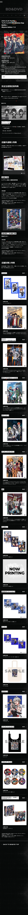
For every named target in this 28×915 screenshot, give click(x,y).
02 (7, 15)
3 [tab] (23, 173)
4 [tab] (24, 173)
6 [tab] (25, 298)
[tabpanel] (14, 163)
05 (20, 15)
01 (3, 15)
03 (11, 15)
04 (15, 15)
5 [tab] (24, 298)
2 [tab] (22, 173)
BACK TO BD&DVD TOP (11, 844)
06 (24, 15)
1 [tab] (21, 173)
